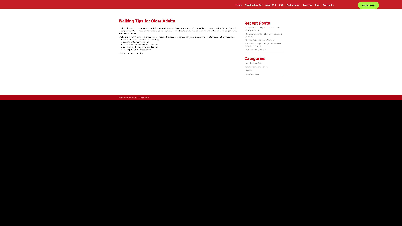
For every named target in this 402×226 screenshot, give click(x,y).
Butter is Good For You (255, 50)
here (126, 53)
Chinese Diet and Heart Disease (259, 40)
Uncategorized (252, 74)
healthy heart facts (254, 63)
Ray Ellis (249, 70)
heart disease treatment (256, 67)
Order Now (368, 5)
